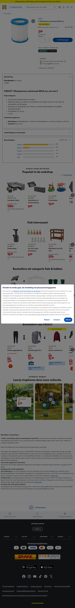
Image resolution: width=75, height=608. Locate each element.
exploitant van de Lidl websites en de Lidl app (26, 291)
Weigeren (47, 320)
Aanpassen (57, 320)
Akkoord (68, 320)
